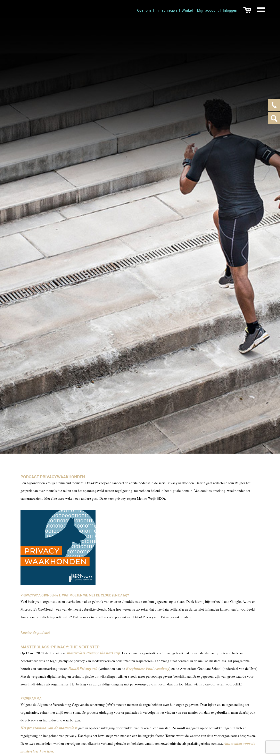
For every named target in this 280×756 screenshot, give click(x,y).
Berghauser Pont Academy (147, 668)
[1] (247, 10)
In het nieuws (167, 10)
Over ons (144, 10)
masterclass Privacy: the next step (93, 653)
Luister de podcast (35, 632)
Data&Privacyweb (83, 668)
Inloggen (230, 10)
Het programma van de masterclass (48, 727)
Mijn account (208, 10)
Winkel (187, 10)
